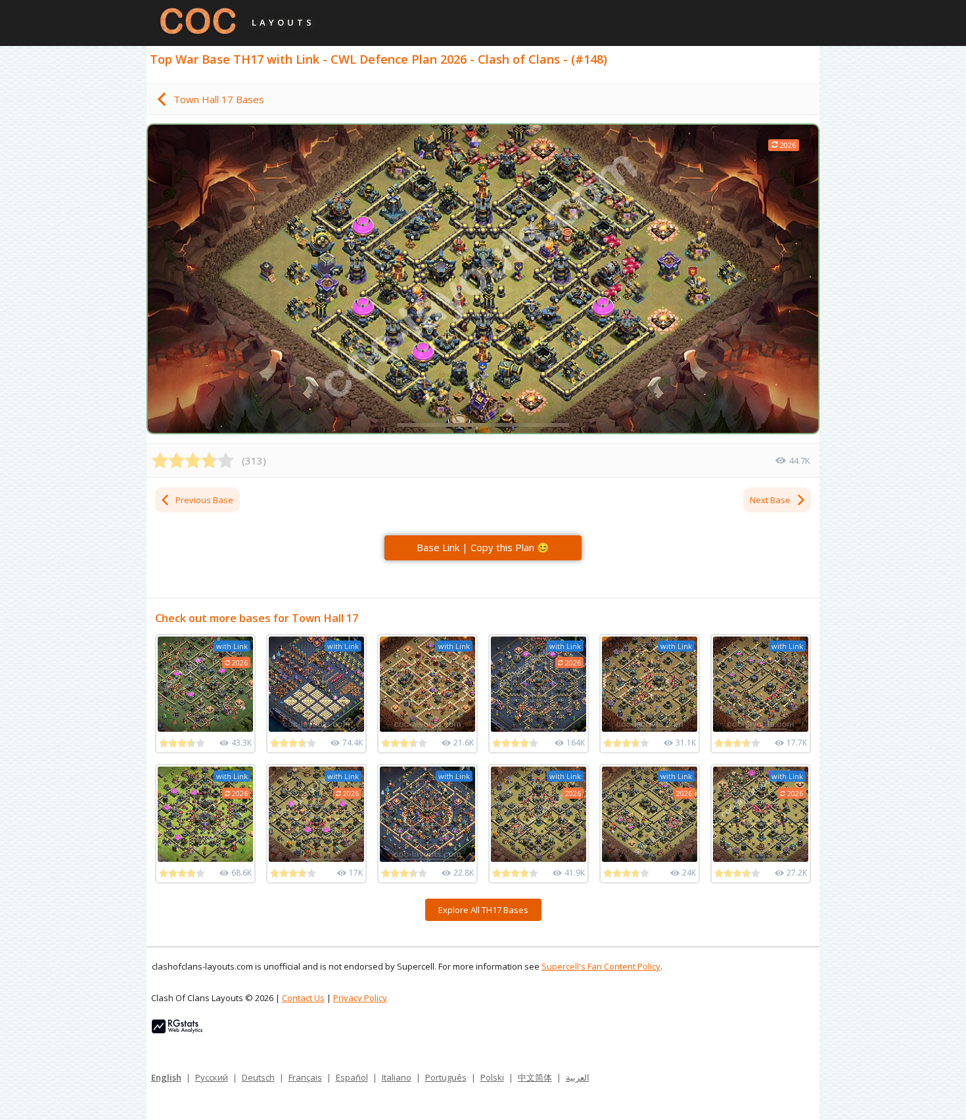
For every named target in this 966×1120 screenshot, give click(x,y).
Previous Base (204, 500)
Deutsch (258, 1077)
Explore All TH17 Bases (483, 910)
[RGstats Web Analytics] (177, 1030)
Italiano (396, 1077)
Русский (211, 1077)
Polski (492, 1077)
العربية (577, 1077)
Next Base (770, 500)
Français (305, 1077)
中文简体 (535, 1077)
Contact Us (303, 998)
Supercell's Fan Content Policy (600, 966)
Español (352, 1077)
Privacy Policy (360, 998)
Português (446, 1077)
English (166, 1077)
